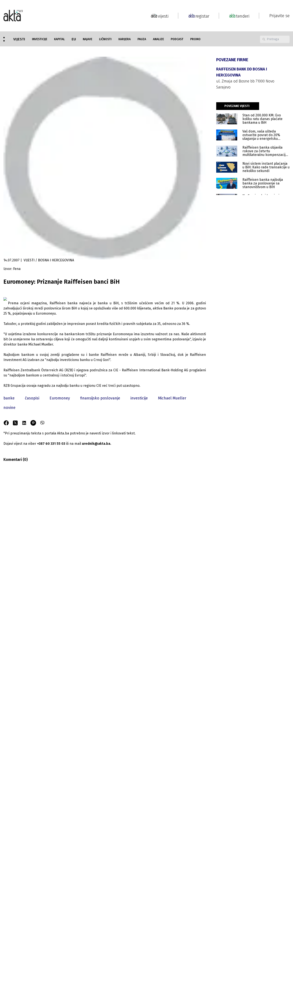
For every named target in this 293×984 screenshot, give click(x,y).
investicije (139, 398)
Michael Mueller (172, 398)
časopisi (32, 398)
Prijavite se (279, 15)
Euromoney (60, 398)
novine (9, 407)
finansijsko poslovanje (100, 398)
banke (9, 398)
